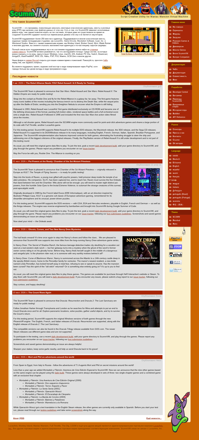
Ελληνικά (177, 163)
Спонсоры (177, 129)
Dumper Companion (181, 57)
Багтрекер (177, 96)
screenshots (77, 410)
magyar (176, 184)
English (176, 166)
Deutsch (176, 159)
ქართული (177, 191)
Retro (175, 224)
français (176, 177)
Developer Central (180, 92)
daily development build (106, 146)
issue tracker (89, 148)
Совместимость (180, 76)
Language (175, 151)
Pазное (174, 125)
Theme (174, 212)
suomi (175, 173)
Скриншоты (178, 30)
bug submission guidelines (119, 214)
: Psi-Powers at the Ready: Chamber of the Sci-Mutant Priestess (51, 161)
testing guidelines (48, 410)
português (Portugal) (181, 198)
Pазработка (176, 87)
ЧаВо (105, 60)
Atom (15, 418)
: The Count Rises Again (32, 292)
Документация (178, 65)
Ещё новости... (154, 418)
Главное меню (178, 22)
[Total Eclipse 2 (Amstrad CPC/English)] (138, 52)
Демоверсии (178, 47)
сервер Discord (32, 60)
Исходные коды (180, 110)
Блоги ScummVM (180, 54)
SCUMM (176, 217)
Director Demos (179, 50)
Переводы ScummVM (177, 100)
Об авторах (178, 143)
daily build (59, 373)
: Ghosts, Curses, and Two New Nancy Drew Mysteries (47, 229)
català (175, 156)
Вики (175, 80)
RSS (22, 418)
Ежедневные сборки (178, 106)
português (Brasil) (180, 194)
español (176, 170)
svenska (176, 201)
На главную (178, 27)
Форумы (176, 34)
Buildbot (176, 114)
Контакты (177, 136)
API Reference (179, 117)
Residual (176, 220)
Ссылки (176, 140)
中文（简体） (178, 205)
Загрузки (176, 37)
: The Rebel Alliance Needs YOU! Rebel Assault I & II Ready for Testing (53, 83)
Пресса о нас (178, 133)
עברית (171, 180)
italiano (176, 187)
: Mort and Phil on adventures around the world (43, 357)
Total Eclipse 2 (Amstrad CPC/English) (137, 54)
